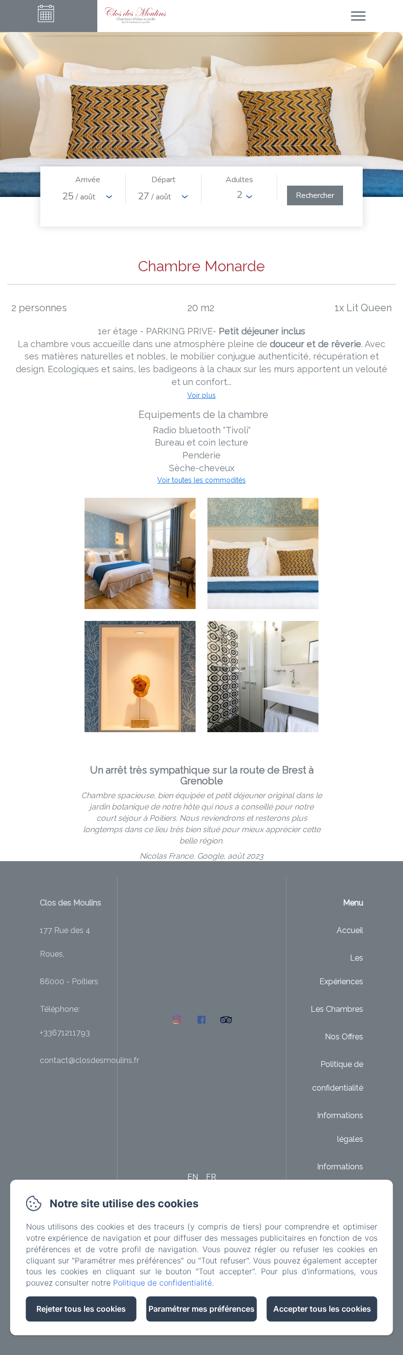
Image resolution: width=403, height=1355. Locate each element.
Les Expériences (341, 969)
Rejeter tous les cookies (81, 1309)
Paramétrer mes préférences (201, 1309)
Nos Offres (344, 1036)
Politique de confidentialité (337, 1076)
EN (192, 1177)
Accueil (350, 930)
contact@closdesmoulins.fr (89, 1060)
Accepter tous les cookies (322, 1309)
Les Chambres (337, 1009)
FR (211, 1177)
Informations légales (340, 1127)
